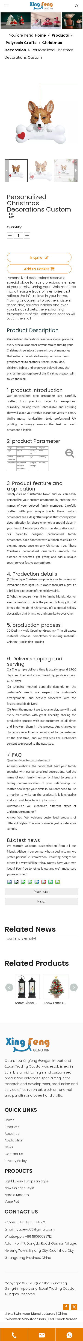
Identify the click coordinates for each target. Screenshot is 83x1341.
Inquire (36, 257)
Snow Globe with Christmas (27, 1003)
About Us (12, 1133)
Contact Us (14, 1154)
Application (14, 1140)
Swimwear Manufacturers (34, 1313)
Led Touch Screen (62, 1319)
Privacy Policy (16, 1160)
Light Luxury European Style (26, 1181)
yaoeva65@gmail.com (36, 1229)
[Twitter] (74, 1307)
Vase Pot (12, 1201)
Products (12, 1127)
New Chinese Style (19, 1188)
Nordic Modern (17, 1195)
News (9, 1147)
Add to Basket (36, 269)
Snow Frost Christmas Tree (56, 1003)
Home (10, 1120)
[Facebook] (66, 1307)
